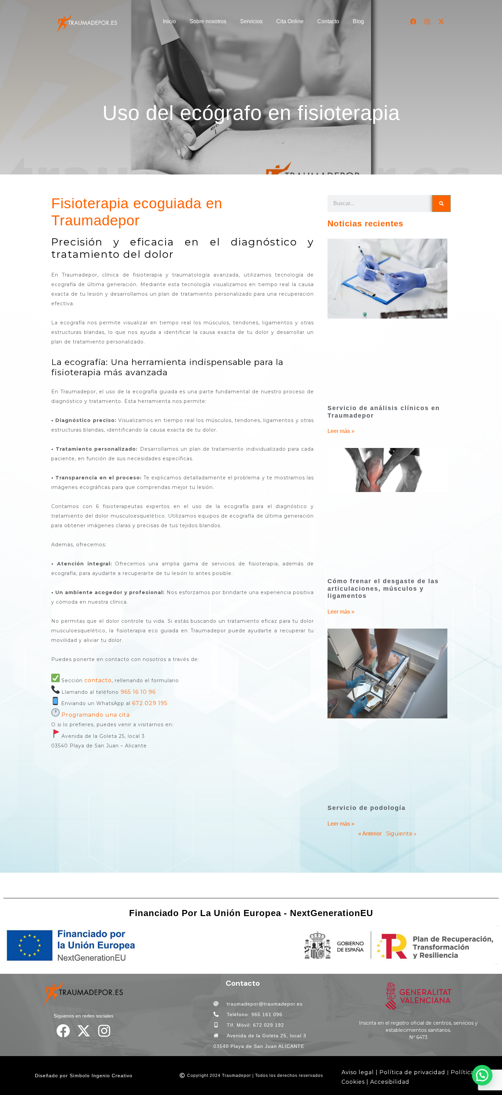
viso (351, 1072)
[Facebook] (413, 21)
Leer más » (340, 431)
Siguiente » (401, 833)
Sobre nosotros (208, 21)
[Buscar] (441, 203)
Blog (358, 21)
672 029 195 (150, 703)
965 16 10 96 (138, 692)
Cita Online (290, 21)
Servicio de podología (366, 807)
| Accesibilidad (387, 1082)
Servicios (251, 21)
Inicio (169, 21)
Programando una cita (95, 715)
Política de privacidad (412, 1072)
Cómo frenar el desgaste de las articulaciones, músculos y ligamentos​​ (383, 588)
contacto (98, 680)
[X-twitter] (441, 21)
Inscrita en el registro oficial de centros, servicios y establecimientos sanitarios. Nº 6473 (418, 1030)
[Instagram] (427, 21)
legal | (367, 1072)
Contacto (328, 21)
